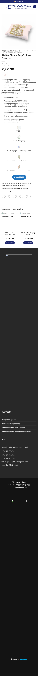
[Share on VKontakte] (21, 196)
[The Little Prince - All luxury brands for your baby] (18, 6)
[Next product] (3, 64)
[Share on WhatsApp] (3, 196)
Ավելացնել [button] (9, 243)
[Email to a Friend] (14, 196)
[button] (3, 6)
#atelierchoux (10, 188)
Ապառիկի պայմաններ (11, 423)
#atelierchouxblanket (21, 188)
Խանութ (5, 50)
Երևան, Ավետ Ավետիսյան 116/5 (15, 447)
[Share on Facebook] (7, 196)
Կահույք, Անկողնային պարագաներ (23, 50)
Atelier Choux (10, 192)
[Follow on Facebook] (15, 494)
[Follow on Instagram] (22, 494)
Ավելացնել (19, 177)
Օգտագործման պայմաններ (13, 427)
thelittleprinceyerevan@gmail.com (15, 462)
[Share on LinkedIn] (25, 196)
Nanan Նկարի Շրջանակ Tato (10, 233)
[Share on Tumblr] (29, 196)
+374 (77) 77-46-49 (8, 451)
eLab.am (23, 659)
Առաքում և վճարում (10, 419)
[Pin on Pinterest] (18, 196)
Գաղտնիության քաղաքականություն (16, 431)
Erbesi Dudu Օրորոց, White (28, 233)
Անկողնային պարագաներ (13, 52)
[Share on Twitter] (10, 196)
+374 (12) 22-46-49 (8, 455)
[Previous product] (7, 64)
